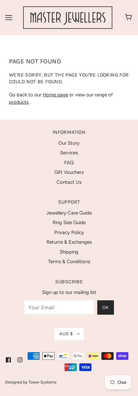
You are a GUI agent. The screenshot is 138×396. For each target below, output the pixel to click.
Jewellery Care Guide (69, 213)
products (19, 102)
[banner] (67, 17)
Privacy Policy (69, 232)
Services (69, 153)
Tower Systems (42, 382)
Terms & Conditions (69, 261)
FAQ (69, 163)
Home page (55, 95)
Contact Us (69, 182)
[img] (8, 359)
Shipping (69, 252)
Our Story (69, 143)
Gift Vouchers (69, 172)
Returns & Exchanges (69, 242)
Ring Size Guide (69, 222)
